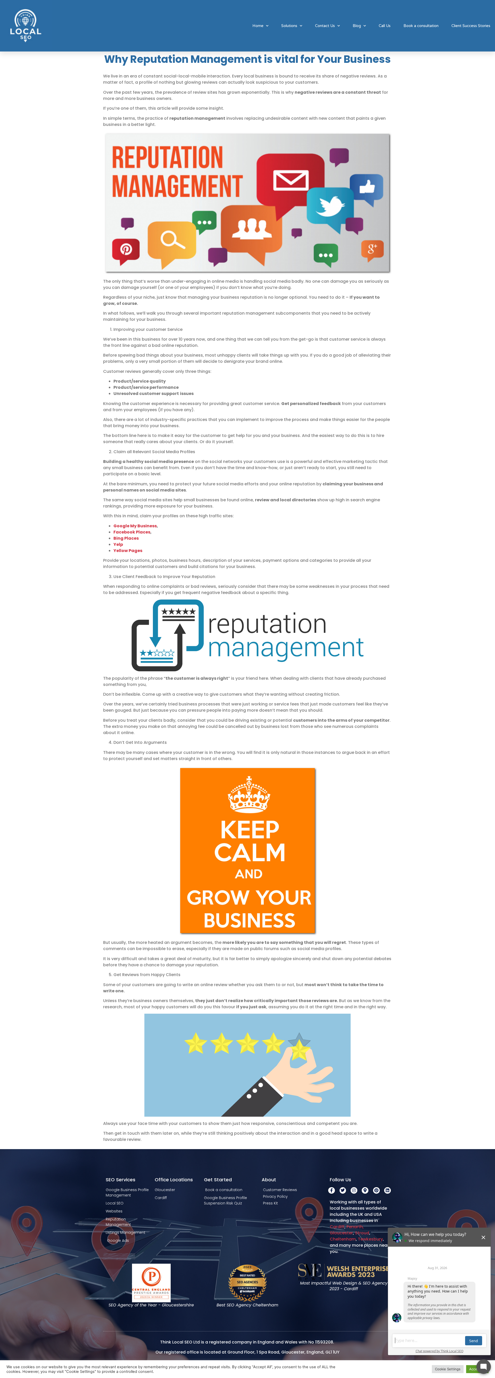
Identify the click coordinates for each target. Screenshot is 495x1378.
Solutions (289, 25)
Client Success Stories (470, 25)
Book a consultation (421, 25)
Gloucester (341, 1233)
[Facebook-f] (331, 1190)
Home (257, 25)
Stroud (362, 1233)
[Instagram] (354, 1190)
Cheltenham (343, 1239)
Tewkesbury (370, 1239)
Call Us (385, 25)
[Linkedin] (387, 1190)
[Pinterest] (376, 1190)
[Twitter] (343, 1190)
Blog (357, 25)
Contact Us (325, 25)
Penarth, (355, 1227)
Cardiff (337, 1227)
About (269, 1179)
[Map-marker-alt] (365, 1190)
